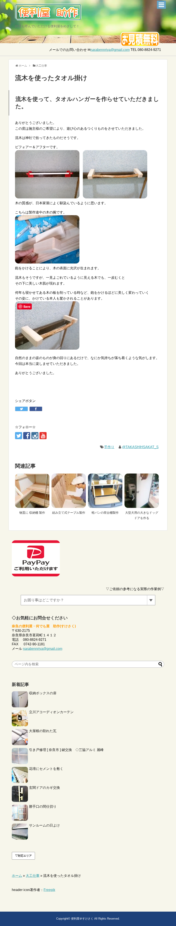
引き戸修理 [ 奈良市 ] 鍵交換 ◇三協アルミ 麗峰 (66, 750)
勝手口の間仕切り (42, 806)
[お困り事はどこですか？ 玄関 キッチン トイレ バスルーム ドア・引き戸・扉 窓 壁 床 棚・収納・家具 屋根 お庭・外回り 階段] (88, 600)
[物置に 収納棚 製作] (32, 491)
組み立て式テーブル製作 (68, 512)
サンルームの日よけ (44, 825)
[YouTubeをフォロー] (43, 435)
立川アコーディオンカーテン (51, 712)
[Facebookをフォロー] (26, 435)
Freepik (49, 890)
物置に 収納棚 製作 (32, 512)
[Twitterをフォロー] (18, 435)
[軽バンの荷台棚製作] (105, 491)
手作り (109, 447)
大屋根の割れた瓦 (42, 731)
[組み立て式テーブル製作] (69, 491)
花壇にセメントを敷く (46, 769)
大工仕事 (32, 875)
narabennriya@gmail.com (110, 50)
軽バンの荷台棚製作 (105, 512)
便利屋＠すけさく (82, 918)
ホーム (17, 875)
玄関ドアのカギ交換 (44, 787)
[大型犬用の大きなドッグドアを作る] (141, 491)
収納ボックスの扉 (42, 693)
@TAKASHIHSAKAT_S (140, 447)
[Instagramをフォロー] (34, 435)
